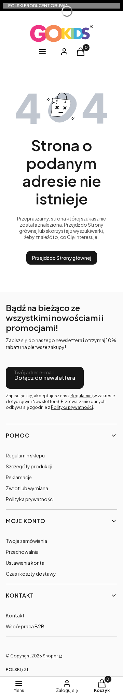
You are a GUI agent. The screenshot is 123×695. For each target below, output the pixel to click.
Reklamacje (19, 477)
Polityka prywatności (30, 499)
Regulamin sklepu (25, 455)
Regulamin (81, 395)
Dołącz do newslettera (44, 377)
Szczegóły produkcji (29, 466)
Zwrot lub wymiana (27, 488)
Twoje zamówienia (26, 541)
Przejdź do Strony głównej (61, 258)
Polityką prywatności (72, 407)
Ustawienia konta (25, 563)
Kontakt (15, 615)
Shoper (50, 655)
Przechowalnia (22, 552)
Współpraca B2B (25, 626)
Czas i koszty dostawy (31, 574)
